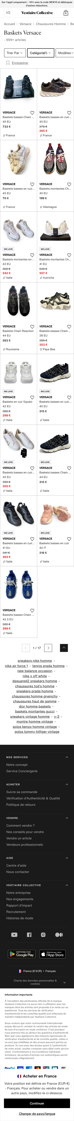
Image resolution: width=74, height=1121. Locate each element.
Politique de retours (20, 804)
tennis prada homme (48, 665)
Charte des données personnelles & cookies (35, 982)
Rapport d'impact (19, 905)
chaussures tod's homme (34, 686)
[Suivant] (48, 648)
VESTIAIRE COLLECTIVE (23, 885)
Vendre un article (19, 838)
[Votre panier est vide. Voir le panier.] (66, 13)
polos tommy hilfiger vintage (37, 731)
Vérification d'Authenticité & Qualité (33, 798)
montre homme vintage (35, 721)
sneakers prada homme (34, 691)
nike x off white (35, 676)
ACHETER (13, 784)
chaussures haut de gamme (34, 701)
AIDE (9, 858)
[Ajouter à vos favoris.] (32, 113)
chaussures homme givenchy (35, 696)
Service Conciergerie (21, 771)
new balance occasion (34, 670)
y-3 (56, 716)
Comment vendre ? (20, 825)
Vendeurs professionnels (24, 844)
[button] (66, 13)
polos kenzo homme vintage (35, 726)
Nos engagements (19, 899)
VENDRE (12, 818)
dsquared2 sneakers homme (34, 681)
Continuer (37, 1103)
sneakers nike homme (35, 660)
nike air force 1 (16, 665)
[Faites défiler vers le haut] (64, 648)
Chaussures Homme (51, 23)
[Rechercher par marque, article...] (8, 12)
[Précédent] (26, 648)
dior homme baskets (35, 706)
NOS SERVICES (17, 757)
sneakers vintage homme (30, 716)
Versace (25, 23)
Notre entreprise (18, 892)
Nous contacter (17, 871)
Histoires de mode (19, 918)
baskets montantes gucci (34, 711)
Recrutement (16, 911)
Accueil (9, 23)
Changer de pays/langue (37, 1113)
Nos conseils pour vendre (25, 831)
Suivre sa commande (21, 791)
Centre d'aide (16, 865)
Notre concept (16, 764)
